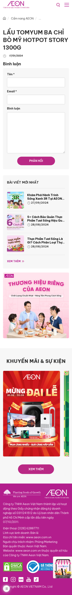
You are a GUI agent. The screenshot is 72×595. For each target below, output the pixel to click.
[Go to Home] (4, 18)
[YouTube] (28, 579)
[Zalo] (21, 579)
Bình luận (13, 108)
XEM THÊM (36, 469)
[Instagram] (13, 579)
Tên (11, 74)
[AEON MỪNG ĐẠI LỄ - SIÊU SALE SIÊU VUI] (31, 413)
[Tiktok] (36, 579)
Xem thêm (14, 261)
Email (12, 91)
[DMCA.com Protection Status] (13, 567)
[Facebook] (5, 579)
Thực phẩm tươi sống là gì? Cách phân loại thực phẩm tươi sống (45, 242)
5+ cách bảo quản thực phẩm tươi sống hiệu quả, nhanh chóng (46, 220)
